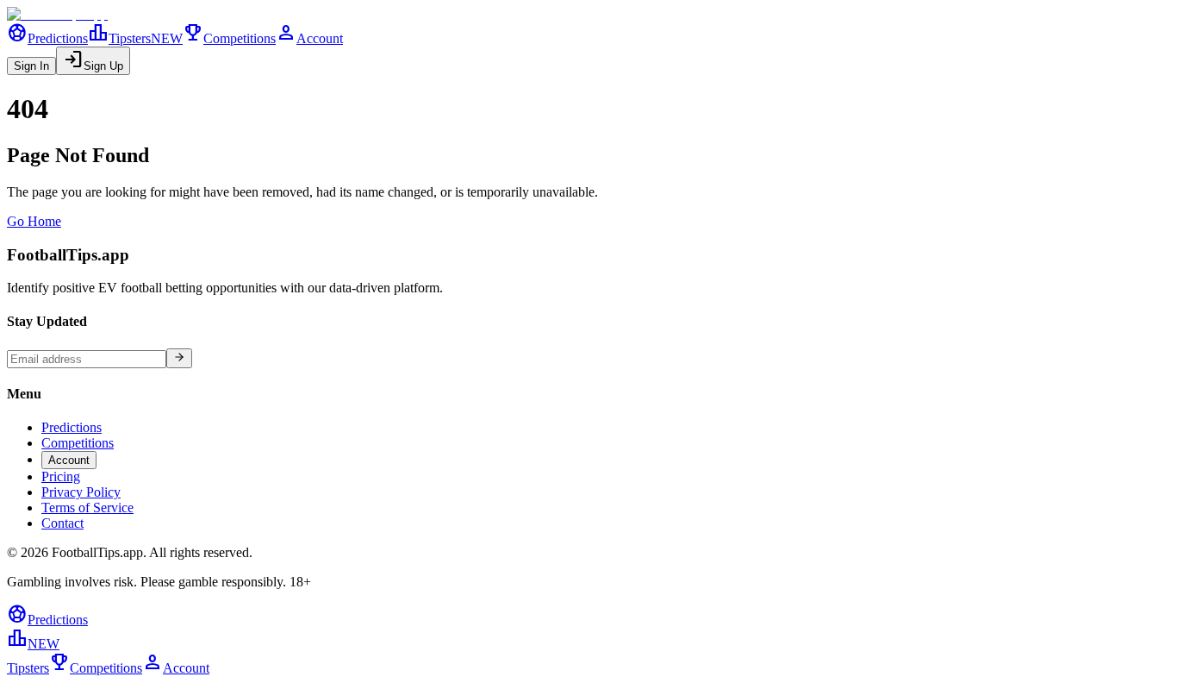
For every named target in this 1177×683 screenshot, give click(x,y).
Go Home (34, 221)
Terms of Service (87, 507)
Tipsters (135, 38)
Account (309, 38)
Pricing (60, 476)
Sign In (31, 66)
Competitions (229, 38)
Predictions (47, 38)
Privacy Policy (81, 492)
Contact (62, 523)
